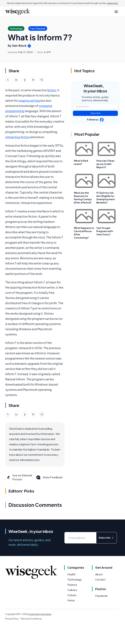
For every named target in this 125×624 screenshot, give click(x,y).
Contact (100, 579)
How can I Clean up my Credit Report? (105, 164)
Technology (74, 579)
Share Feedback (52, 477)
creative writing (29, 100)
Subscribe (95, 113)
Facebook (101, 595)
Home (71, 600)
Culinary (72, 590)
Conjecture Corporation (39, 614)
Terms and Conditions (31, 618)
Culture (71, 595)
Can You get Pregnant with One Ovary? (104, 231)
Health (71, 574)
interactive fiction (17, 137)
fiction (51, 90)
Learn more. (112, 3)
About (99, 574)
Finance (72, 584)
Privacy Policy (11, 618)
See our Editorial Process (22, 477)
